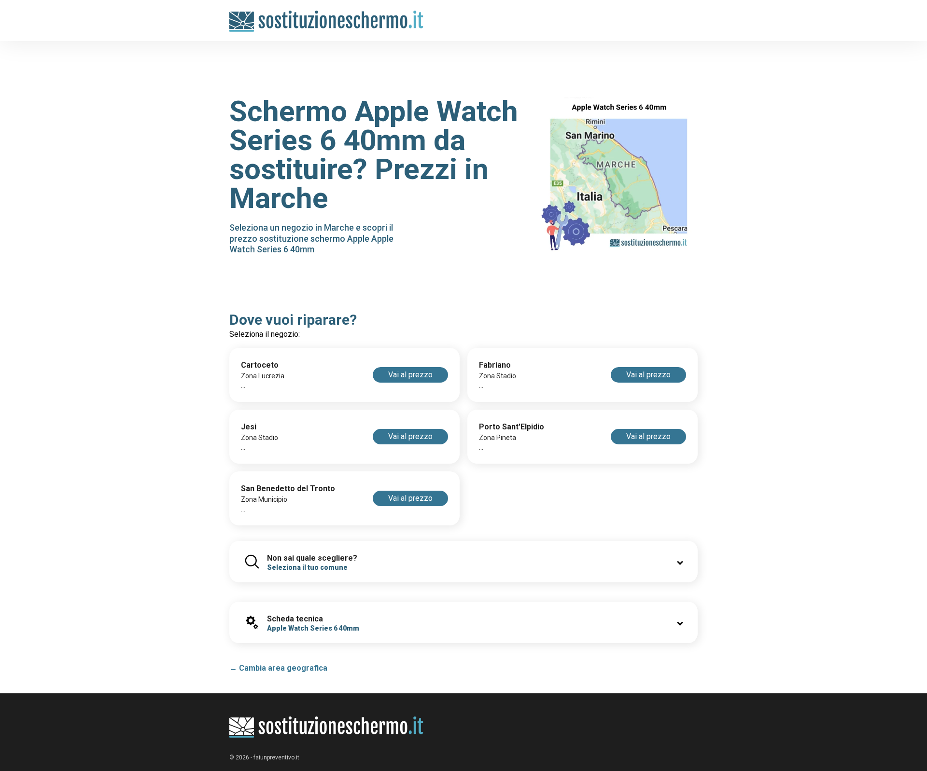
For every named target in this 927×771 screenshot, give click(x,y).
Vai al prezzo (410, 374)
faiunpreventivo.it (276, 757)
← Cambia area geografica (278, 668)
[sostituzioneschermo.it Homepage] (326, 727)
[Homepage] (326, 15)
